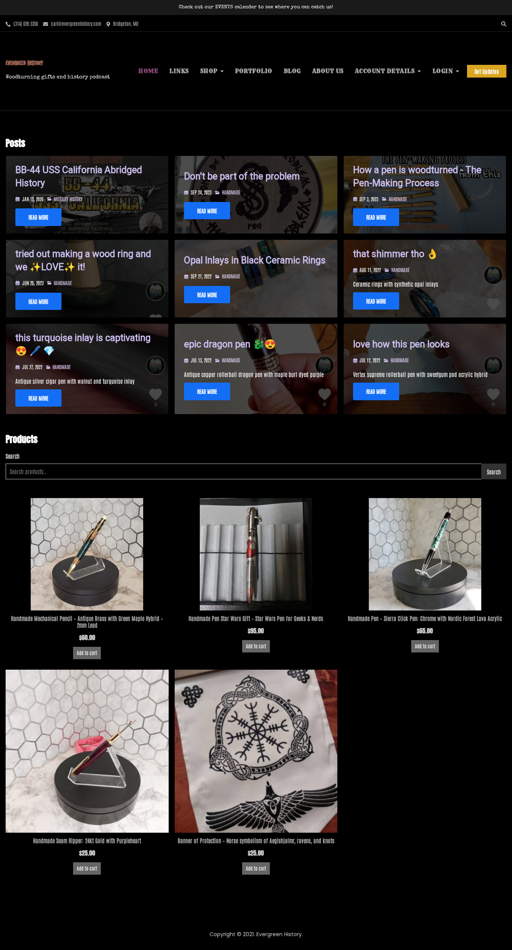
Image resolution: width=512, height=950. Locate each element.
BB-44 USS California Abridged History (78, 177)
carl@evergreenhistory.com (75, 23)
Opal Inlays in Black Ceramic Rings (255, 260)
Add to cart (87, 652)
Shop (208, 71)
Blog (292, 71)
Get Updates (487, 71)
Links (179, 71)
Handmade (231, 192)
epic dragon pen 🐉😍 (230, 344)
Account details (385, 71)
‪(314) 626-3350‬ (25, 23)
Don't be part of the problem (242, 176)
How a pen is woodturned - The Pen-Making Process (417, 177)
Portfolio (253, 71)
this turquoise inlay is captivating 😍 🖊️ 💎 (83, 344)
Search (12, 455)
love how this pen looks (401, 344)
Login (443, 71)
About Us (328, 71)
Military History (68, 199)
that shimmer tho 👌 (395, 253)
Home (148, 71)
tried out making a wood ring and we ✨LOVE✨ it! (83, 260)
